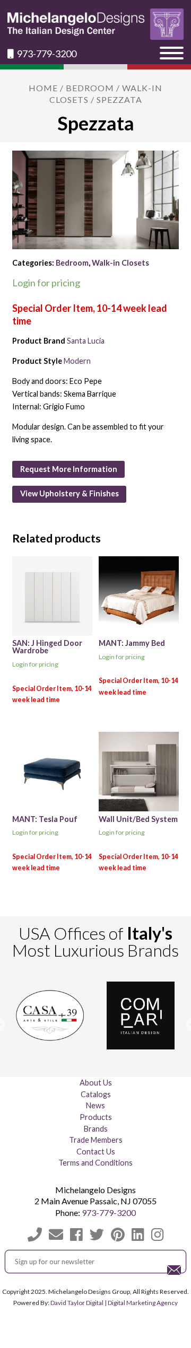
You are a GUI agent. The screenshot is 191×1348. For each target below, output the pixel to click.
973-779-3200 (45, 53)
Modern (77, 360)
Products (96, 1117)
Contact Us (95, 1151)
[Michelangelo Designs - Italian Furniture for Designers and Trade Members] (95, 24)
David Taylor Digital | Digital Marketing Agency (114, 1303)
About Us (96, 1082)
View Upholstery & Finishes (69, 493)
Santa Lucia (86, 340)
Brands (96, 1128)
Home (43, 88)
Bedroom (90, 88)
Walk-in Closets (120, 262)
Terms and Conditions (95, 1162)
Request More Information (68, 469)
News (95, 1105)
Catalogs (96, 1094)
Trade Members (96, 1139)
